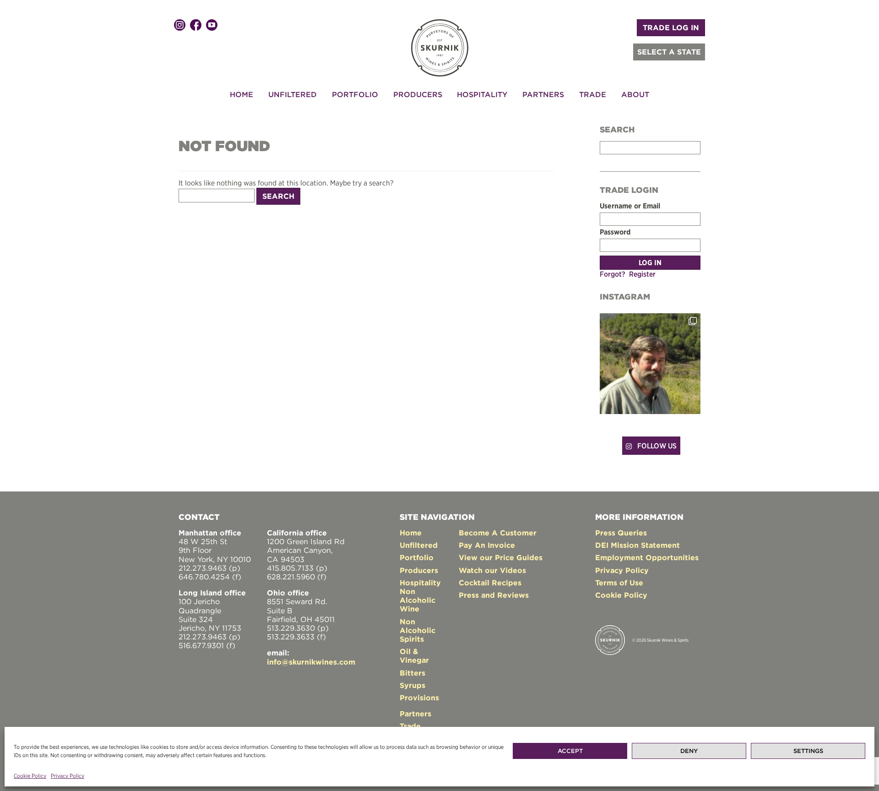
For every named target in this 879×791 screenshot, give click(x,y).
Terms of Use (619, 582)
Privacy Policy (67, 775)
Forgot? (612, 273)
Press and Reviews (494, 595)
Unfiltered (292, 94)
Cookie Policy (30, 775)
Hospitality (482, 94)
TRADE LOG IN (671, 27)
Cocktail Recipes (490, 582)
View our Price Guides (501, 557)
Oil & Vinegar (414, 656)
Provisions (419, 697)
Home (241, 94)
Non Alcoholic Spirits (417, 630)
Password (615, 232)
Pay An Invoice (487, 545)
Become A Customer (498, 532)
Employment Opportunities (647, 557)
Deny (689, 751)
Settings (808, 751)
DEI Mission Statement (637, 545)
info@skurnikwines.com (311, 661)
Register (642, 273)
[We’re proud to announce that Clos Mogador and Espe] (650, 363)
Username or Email (630, 206)
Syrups (412, 685)
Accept (570, 751)
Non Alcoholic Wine (417, 600)
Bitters (412, 672)
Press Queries (621, 532)
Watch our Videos (492, 570)
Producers (417, 94)
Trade (592, 94)
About (635, 94)
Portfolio (355, 94)
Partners (543, 94)
